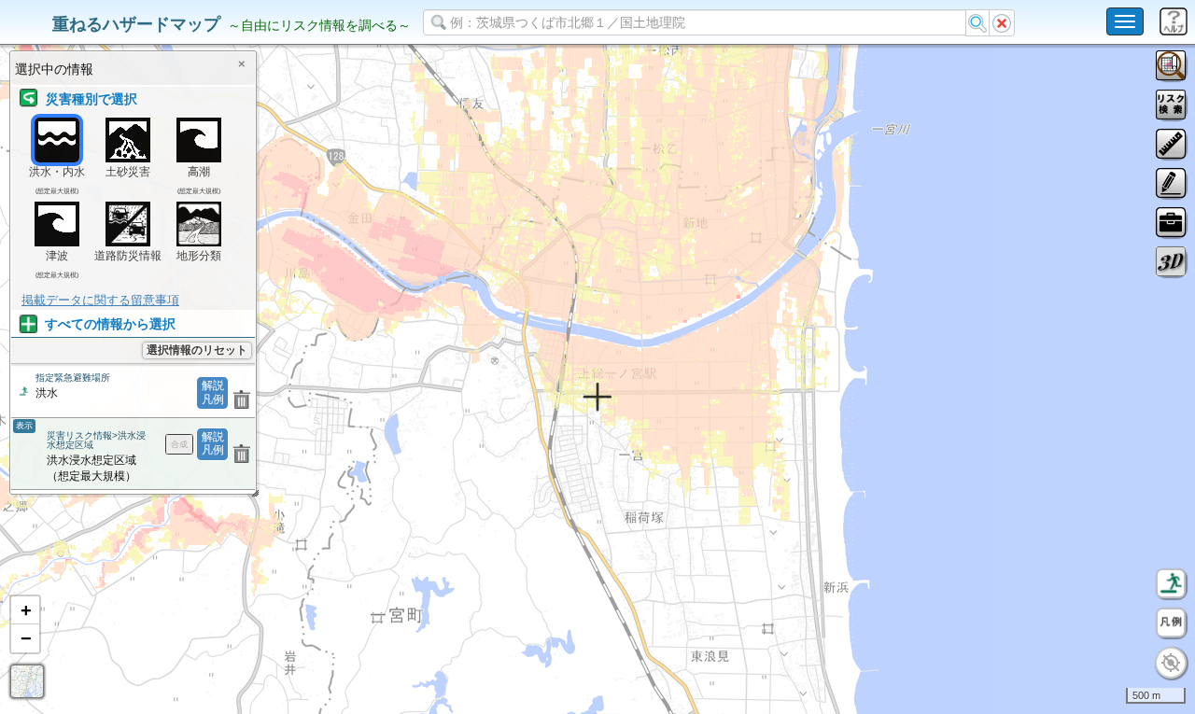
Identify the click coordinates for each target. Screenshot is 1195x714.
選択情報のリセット (197, 350)
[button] (25, 610)
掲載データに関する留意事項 (100, 300)
